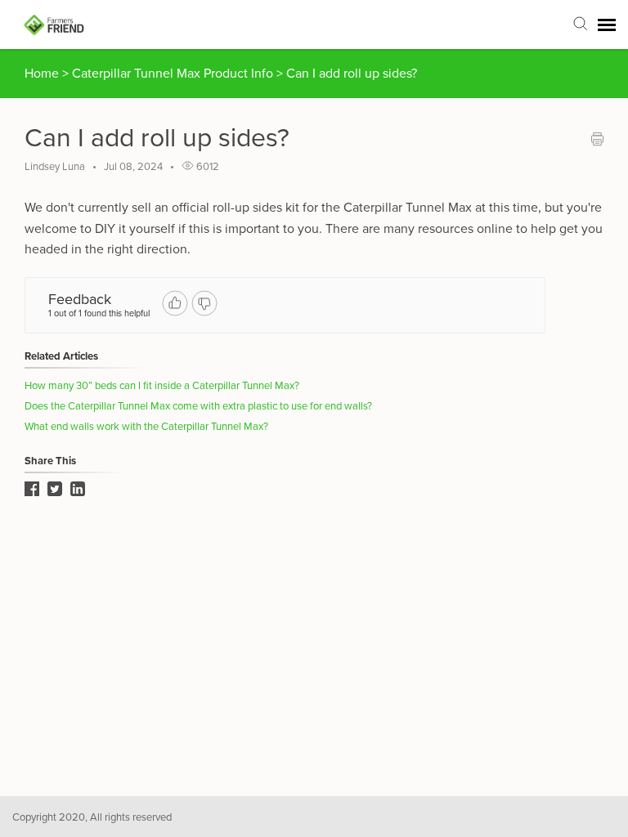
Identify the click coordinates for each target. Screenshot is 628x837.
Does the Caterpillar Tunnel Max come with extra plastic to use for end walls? (198, 406)
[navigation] (607, 25)
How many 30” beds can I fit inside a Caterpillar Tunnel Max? (162, 385)
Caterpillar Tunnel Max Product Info (174, 73)
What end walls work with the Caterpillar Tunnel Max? (146, 426)
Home (42, 73)
